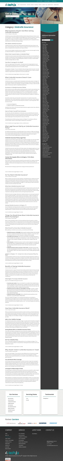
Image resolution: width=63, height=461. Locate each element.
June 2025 (45, 63)
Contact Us (40, 4)
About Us (32, 4)
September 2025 (46, 59)
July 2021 (44, 126)
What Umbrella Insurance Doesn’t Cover (18, 77)
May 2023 (44, 98)
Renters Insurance (46, 154)
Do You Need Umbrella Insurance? (16, 175)
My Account (54, 1)
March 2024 (45, 84)
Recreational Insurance (47, 152)
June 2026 (45, 47)
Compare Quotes (56, 4)
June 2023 (45, 97)
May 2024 (44, 81)
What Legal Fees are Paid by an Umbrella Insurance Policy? (22, 126)
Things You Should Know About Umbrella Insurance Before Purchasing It (22, 215)
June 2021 (45, 127)
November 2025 (46, 57)
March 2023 (45, 101)
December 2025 (46, 55)
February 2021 (45, 133)
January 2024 (45, 87)
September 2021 (46, 123)
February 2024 (45, 86)
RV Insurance (45, 155)
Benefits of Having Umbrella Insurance (17, 266)
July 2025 (44, 62)
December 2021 (46, 119)
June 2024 (45, 80)
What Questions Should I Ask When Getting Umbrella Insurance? (19, 31)
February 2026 (45, 52)
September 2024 (46, 76)
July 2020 (44, 141)
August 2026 (45, 44)
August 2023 (45, 94)
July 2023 (44, 95)
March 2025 (45, 68)
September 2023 (46, 93)
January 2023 (45, 104)
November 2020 (46, 137)
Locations (43, 4)
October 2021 (45, 122)
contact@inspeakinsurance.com (52, 445)
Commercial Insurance (47, 147)
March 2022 (45, 115)
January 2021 (45, 134)
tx (25, 74)
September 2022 (46, 109)
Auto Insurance (46, 145)
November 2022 (46, 106)
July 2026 (44, 45)
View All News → (35, 433)
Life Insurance (45, 151)
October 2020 (45, 138)
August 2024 (45, 77)
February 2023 (45, 102)
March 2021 (45, 131)
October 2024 (45, 75)
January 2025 (45, 70)
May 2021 (44, 129)
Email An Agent (47, 1)
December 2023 (46, 88)
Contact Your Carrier (9, 440)
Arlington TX (18, 171)
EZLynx (20, 455)
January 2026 (45, 54)
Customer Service (50, 4)
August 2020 (45, 140)
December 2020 (46, 135)
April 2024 (45, 83)
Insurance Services (23, 4)
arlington (17, 74)
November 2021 (46, 120)
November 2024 (46, 73)
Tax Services (29, 4)
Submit (27, 16)
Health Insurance (46, 148)
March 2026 (45, 51)
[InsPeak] (12, 453)
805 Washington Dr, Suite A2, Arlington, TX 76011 (52, 442)
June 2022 (45, 113)
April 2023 (45, 99)
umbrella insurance (26, 123)
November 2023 (46, 90)
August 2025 (45, 61)
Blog (46, 4)
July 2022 (44, 112)
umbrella (27, 74)
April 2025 (45, 66)
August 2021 (45, 124)
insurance (23, 74)
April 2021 (45, 130)
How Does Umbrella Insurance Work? (17, 308)
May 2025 (44, 65)
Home (19, 4)
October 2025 (45, 58)
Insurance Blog (8, 436)
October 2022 (45, 108)
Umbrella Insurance (11, 74)
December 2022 (46, 105)
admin (14, 129)
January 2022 (45, 117)
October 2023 (45, 91)
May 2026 (44, 48)
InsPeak (20, 74)
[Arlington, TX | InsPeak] (11, 4)
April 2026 (45, 50)
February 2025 (45, 69)
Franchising (36, 4)
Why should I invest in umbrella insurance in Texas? (22, 349)
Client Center (7, 438)
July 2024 (44, 79)
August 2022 (45, 111)
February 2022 (45, 116)
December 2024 (46, 72)
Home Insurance (46, 150)
